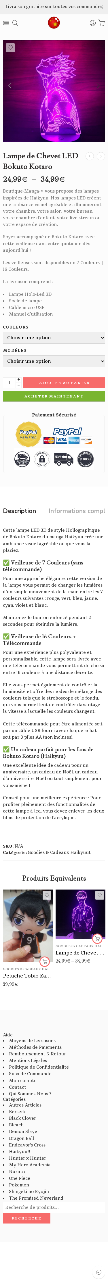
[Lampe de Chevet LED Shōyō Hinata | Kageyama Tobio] (101, 156)
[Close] (101, 7)
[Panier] (101, 23)
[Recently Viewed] (98, 1272)
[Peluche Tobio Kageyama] (28, 926)
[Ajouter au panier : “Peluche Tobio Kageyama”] (44, 962)
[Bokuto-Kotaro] (54, 91)
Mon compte (23, 1081)
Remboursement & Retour (37, 1054)
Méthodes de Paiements (35, 1047)
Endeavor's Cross (27, 1145)
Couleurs (16, 327)
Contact (17, 1087)
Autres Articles (25, 1105)
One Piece (19, 1178)
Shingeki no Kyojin (29, 1191)
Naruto (17, 1172)
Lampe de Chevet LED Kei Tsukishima (80, 953)
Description (19, 511)
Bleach (16, 1125)
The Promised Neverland (36, 1198)
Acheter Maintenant (54, 396)
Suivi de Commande (30, 1074)
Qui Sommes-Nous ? (30, 1094)
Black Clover (22, 1118)
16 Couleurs (71, 930)
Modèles (14, 351)
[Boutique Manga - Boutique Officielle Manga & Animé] (54, 23)
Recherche (26, 1218)
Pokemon (19, 1185)
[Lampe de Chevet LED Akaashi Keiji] (90, 156)
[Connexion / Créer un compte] (92, 23)
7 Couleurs (71, 922)
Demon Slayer (24, 1131)
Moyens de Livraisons (32, 1041)
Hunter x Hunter (27, 1158)
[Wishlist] (10, 47)
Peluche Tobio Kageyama (28, 976)
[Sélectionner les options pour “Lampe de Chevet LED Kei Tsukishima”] (97, 939)
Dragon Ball (21, 1138)
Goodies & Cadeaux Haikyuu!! (60, 852)
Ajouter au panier (64, 383)
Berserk (17, 1112)
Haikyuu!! (19, 1152)
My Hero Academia (30, 1165)
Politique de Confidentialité (39, 1067)
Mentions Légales (28, 1060)
